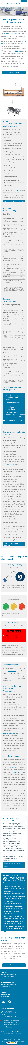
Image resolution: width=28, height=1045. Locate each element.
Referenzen (24, 1)
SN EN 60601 (17, 51)
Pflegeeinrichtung (10, 464)
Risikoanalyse (17, 772)
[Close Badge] (16, 1042)
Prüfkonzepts (13, 767)
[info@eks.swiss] (3, 1002)
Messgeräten (12, 671)
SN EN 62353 (18, 190)
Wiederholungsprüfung (10, 733)
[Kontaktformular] (9, 1002)
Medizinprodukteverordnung (12, 33)
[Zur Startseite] (11, 3)
